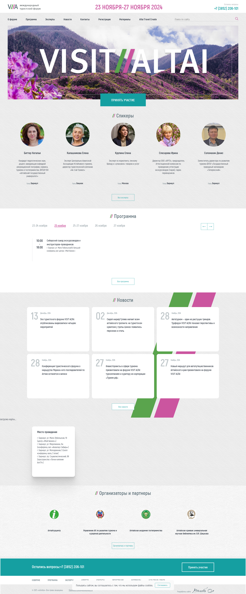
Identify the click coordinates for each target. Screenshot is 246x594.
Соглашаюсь (162, 585)
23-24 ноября (39, 225)
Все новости (123, 407)
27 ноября (119, 225)
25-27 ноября (80, 225)
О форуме (12, 19)
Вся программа (123, 281)
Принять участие (198, 567)
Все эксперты (123, 197)
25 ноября (60, 225)
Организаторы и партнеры (123, 545)
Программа (31, 19)
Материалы (125, 19)
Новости (68, 19)
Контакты (85, 19)
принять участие (123, 100)
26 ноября (101, 225)
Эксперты (50, 19)
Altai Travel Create (148, 19)
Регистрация (104, 19)
